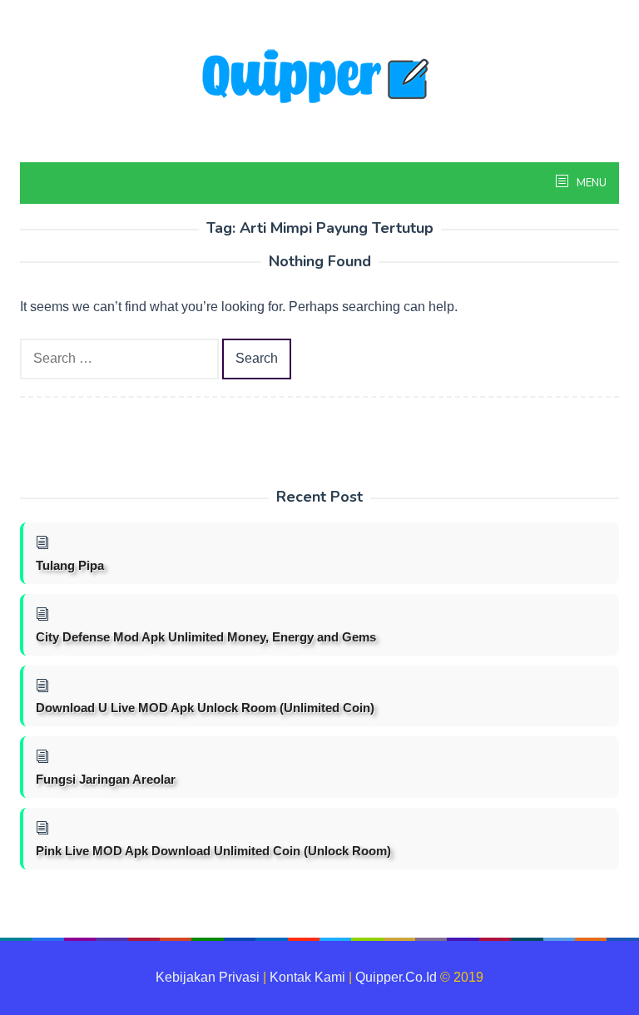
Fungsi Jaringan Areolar (106, 779)
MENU (590, 183)
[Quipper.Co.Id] (319, 78)
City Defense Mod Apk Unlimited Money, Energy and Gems (206, 637)
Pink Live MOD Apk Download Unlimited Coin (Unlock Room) (213, 851)
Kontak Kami (307, 977)
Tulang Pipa (70, 565)
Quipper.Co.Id (396, 977)
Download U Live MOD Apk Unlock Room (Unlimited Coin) (205, 708)
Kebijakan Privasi (208, 977)
